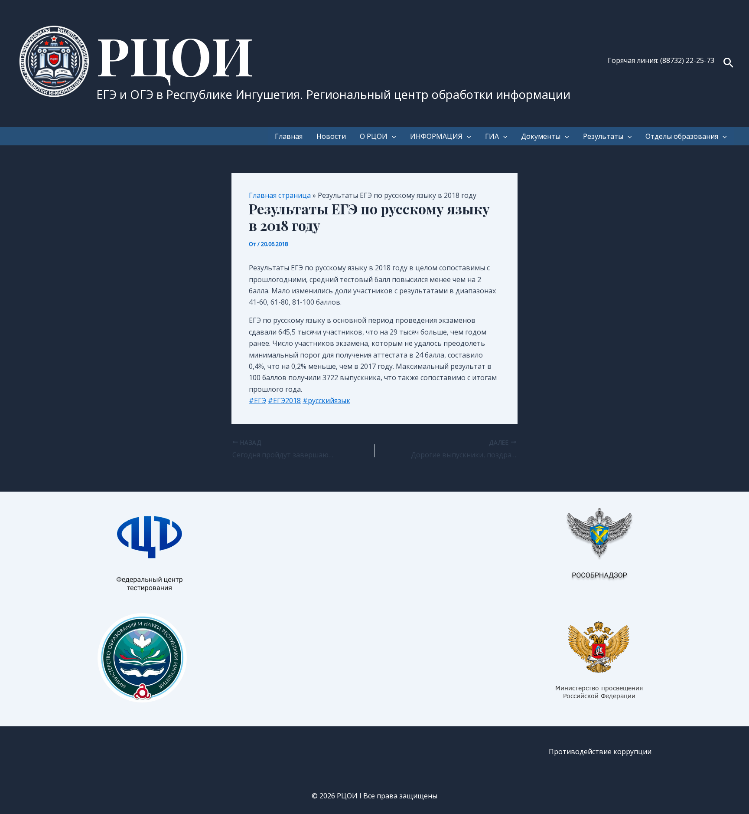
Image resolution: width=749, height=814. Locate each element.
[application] (392, 136)
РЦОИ (175, 54)
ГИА (492, 136)
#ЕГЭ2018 (284, 400)
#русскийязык (326, 400)
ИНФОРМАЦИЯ (436, 136)
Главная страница (280, 195)
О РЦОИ (374, 136)
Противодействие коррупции (600, 751)
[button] (728, 64)
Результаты (603, 136)
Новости (331, 136)
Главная (289, 136)
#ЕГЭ (257, 400)
